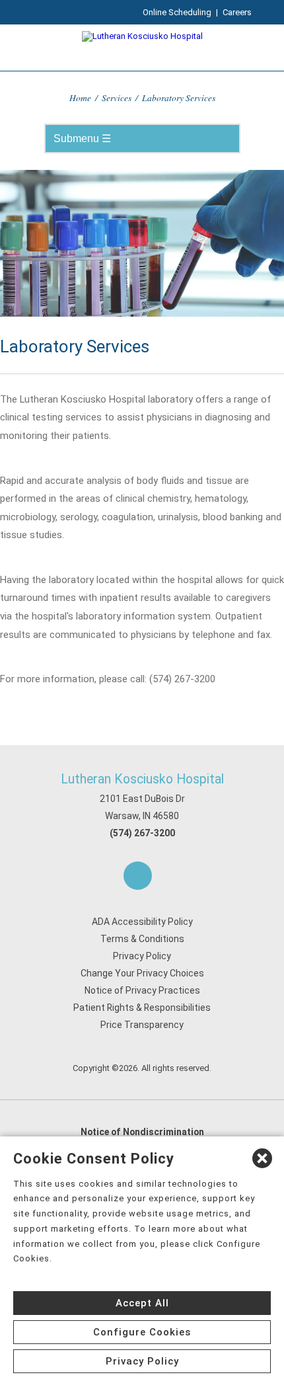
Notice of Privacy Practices (142, 990)
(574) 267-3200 (142, 833)
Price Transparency (142, 1024)
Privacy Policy (142, 956)
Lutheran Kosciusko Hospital (142, 779)
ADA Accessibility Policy (142, 921)
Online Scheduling (177, 12)
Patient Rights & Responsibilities (142, 1007)
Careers (237, 12)
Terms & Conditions (142, 938)
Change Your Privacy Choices (142, 973)
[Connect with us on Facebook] (138, 875)
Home (80, 97)
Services (116, 97)
